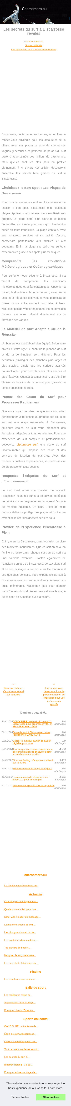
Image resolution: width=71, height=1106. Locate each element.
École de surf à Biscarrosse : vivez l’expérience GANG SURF (31, 733)
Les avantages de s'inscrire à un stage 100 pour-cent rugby (30, 778)
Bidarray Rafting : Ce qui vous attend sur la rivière (13, 691)
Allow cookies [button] (51, 1097)
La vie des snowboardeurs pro (20, 885)
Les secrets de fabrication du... (21, 963)
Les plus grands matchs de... (20, 932)
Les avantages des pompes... (20, 979)
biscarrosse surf (27, 444)
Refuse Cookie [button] (20, 1097)
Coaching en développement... (21, 901)
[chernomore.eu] (35, 12)
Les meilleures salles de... (18, 994)
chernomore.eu (35, 41)
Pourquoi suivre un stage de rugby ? (32, 768)
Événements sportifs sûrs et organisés (33, 785)
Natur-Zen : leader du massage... (22, 916)
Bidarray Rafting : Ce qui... (18, 1064)
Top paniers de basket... (17, 947)
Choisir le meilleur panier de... (20, 1041)
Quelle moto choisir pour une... (21, 909)
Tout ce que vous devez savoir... (21, 1049)
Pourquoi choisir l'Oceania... (19, 1010)
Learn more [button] (55, 1088)
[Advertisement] (35, 89)
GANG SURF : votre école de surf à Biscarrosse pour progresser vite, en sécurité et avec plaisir (32, 724)
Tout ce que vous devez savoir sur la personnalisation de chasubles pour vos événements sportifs (54, 696)
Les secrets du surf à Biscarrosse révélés (33, 49)
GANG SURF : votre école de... (21, 1026)
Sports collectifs (33, 45)
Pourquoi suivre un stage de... (20, 1072)
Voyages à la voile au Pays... (20, 1002)
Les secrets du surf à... (16, 1056)
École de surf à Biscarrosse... (20, 1033)
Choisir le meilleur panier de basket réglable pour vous (32, 742)
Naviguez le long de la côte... (20, 955)
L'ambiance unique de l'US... (20, 924)
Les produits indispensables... (20, 940)
